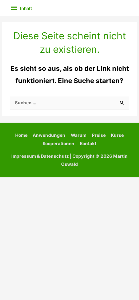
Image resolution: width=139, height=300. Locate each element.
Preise (99, 135)
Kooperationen (58, 143)
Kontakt (88, 143)
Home (21, 135)
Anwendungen (49, 135)
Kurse (117, 135)
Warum (78, 135)
